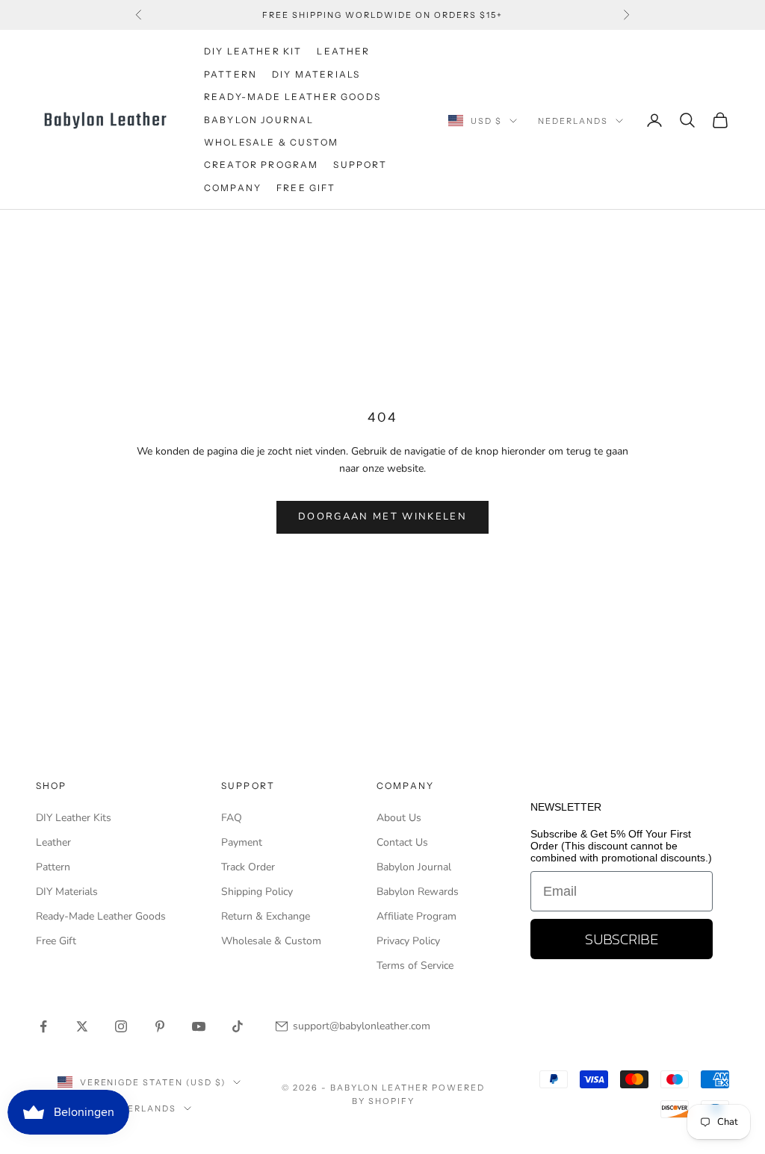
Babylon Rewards (418, 892)
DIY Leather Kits (73, 818)
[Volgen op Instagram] (121, 1026)
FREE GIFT (305, 187)
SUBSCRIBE (621, 939)
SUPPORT (360, 164)
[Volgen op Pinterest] (159, 1026)
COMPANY (232, 187)
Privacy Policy (408, 941)
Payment (241, 842)
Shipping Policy (257, 892)
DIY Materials (67, 892)
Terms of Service (415, 965)
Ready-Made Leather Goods (101, 916)
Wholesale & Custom (271, 142)
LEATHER (343, 51)
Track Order (248, 867)
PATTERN (230, 74)
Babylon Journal (414, 867)
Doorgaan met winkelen (382, 516)
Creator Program (261, 164)
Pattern (53, 867)
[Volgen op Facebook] (43, 1026)
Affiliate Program (416, 916)
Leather (53, 842)
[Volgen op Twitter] (82, 1026)
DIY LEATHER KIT (253, 51)
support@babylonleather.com (361, 1026)
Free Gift (56, 941)
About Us (399, 818)
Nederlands (573, 121)
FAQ (231, 818)
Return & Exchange (265, 916)
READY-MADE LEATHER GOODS (292, 96)
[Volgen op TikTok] (237, 1026)
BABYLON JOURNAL (259, 119)
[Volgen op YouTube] (198, 1026)
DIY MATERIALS (316, 74)
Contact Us (402, 842)
